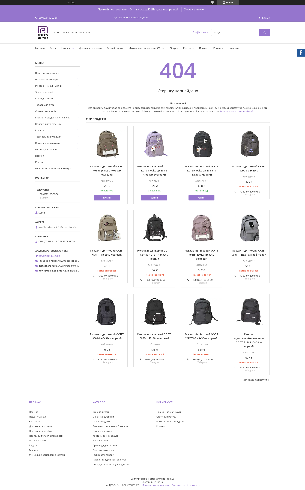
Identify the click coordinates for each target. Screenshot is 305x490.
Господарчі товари (46, 149)
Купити (106, 198)
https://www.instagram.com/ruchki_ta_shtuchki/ (77, 265)
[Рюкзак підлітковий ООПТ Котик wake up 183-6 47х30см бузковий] (154, 144)
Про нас (203, 48)
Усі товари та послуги (255, 379)
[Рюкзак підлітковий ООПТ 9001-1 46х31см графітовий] (248, 228)
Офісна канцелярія (45, 111)
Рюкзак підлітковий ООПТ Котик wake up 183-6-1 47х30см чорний (201, 170)
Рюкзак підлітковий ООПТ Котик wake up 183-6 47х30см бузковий (154, 170)
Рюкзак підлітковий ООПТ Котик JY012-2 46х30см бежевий (107, 170)
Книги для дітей (44, 98)
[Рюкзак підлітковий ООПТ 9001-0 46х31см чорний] (106, 311)
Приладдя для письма (47, 143)
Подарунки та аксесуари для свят (111, 464)
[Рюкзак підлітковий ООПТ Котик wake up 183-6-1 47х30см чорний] (201, 144)
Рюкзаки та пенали (104, 450)
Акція (53, 48)
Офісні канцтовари (103, 416)
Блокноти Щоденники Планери (52, 117)
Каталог (65, 48)
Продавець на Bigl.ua (152, 481)
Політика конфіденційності (186, 485)
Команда (218, 48)
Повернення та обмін (41, 431)
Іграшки (39, 130)
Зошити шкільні (44, 92)
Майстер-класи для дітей (170, 421)
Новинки (234, 48)
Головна (40, 48)
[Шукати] (264, 32)
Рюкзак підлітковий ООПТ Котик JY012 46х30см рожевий (201, 254)
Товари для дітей (45, 104)
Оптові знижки (115, 48)
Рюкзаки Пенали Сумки (48, 85)
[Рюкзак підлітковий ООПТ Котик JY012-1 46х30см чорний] (154, 228)
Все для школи (101, 411)
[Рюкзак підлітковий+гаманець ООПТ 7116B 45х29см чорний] (248, 311)
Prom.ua (170, 478)
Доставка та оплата (90, 48)
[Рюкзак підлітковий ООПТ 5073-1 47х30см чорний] (154, 311)
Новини (39, 155)
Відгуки (174, 48)
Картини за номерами (105, 435)
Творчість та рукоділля (48, 136)
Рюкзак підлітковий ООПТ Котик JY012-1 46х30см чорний (154, 254)
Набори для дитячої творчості (110, 459)
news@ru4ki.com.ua (49, 255)
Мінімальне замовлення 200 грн (47, 454)
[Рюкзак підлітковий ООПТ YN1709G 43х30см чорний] (201, 311)
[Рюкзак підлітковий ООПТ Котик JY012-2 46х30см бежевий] (106, 144)
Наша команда (37, 416)
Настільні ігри (100, 440)
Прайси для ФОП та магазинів (46, 435)
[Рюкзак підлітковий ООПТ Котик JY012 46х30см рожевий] (201, 228)
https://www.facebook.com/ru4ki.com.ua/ (73, 260)
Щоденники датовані (47, 73)
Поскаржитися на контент (156, 485)
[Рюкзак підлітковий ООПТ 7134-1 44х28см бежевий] (106, 228)
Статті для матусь (166, 416)
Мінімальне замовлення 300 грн (147, 48)
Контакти (188, 48)
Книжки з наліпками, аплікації (236, 111)
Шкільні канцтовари (46, 79)
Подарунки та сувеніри (48, 124)
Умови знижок (194, 9)
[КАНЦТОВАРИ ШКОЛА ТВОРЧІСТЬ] (42, 38)
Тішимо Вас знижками (168, 411)
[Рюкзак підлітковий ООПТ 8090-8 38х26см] (248, 144)
